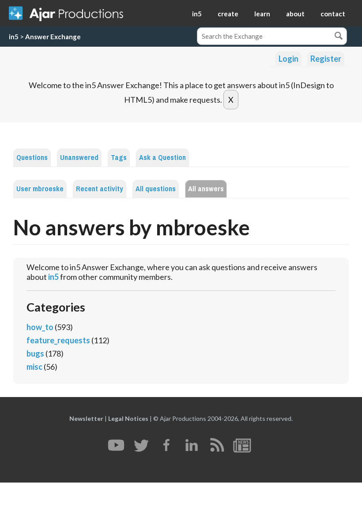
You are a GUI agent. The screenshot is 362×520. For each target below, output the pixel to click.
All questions (156, 189)
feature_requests (58, 340)
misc (34, 366)
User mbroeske (40, 189)
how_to (39, 327)
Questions (32, 157)
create (228, 14)
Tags (119, 157)
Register (325, 58)
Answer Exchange (53, 37)
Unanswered (79, 157)
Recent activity (99, 189)
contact (333, 14)
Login (288, 58)
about (295, 14)
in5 (197, 14)
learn (262, 14)
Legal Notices (128, 418)
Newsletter (86, 418)
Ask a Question (162, 157)
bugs (35, 353)
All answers (206, 189)
